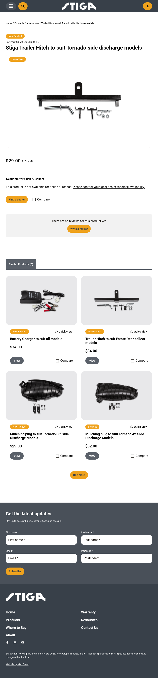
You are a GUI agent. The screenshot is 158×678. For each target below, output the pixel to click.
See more (79, 475)
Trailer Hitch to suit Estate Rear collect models (115, 341)
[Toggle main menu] (11, 6)
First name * (12, 532)
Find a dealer (17, 199)
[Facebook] (7, 642)
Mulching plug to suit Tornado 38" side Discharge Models (39, 436)
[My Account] (147, 6)
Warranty (88, 612)
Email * (9, 551)
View (17, 360)
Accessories (32, 23)
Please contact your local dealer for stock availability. (109, 187)
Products (19, 23)
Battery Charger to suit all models (36, 339)
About (10, 635)
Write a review (79, 228)
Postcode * (87, 551)
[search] (23, 6)
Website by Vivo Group (17, 664)
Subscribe (15, 571)
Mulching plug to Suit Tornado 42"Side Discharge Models (114, 436)
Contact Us (89, 628)
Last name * (87, 532)
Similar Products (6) (21, 264)
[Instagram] (15, 642)
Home (9, 23)
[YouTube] (22, 642)
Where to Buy (16, 628)
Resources (89, 620)
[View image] (79, 101)
